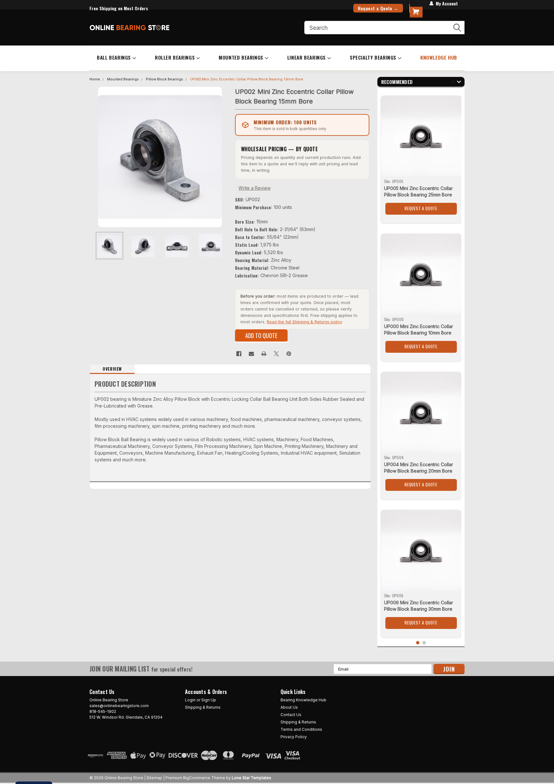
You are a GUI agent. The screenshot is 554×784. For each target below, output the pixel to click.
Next (223, 157)
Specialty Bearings (373, 57)
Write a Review (255, 188)
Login (190, 699)
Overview (112, 369)
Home (94, 79)
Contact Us (291, 714)
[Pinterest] (288, 353)
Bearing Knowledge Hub (303, 699)
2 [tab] (424, 643)
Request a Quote (421, 208)
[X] (276, 353)
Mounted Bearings (241, 57)
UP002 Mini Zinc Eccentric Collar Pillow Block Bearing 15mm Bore (246, 79)
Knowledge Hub (438, 57)
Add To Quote (261, 335)
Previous (95, 157)
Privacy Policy (294, 736)
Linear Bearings (306, 57)
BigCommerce (196, 777)
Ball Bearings (114, 57)
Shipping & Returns (203, 707)
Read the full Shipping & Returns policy (304, 321)
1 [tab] (418, 643)
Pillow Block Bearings (164, 79)
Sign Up (208, 699)
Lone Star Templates (251, 777)
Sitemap (154, 777)
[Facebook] (238, 353)
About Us (289, 707)
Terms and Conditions (301, 729)
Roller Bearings (175, 57)
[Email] (251, 353)
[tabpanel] (421, 157)
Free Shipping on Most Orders (118, 8)
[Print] (263, 353)
